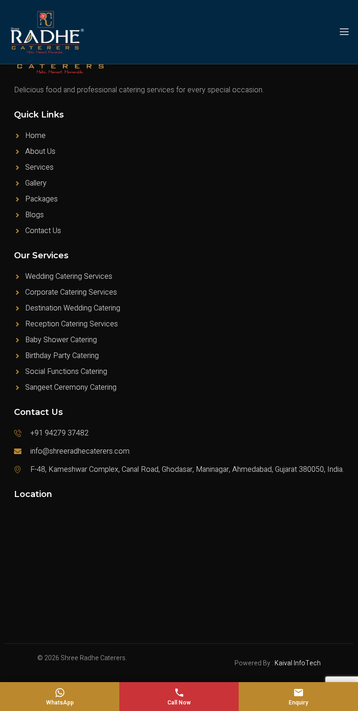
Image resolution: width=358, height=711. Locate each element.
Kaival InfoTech (298, 663)
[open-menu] (343, 32)
